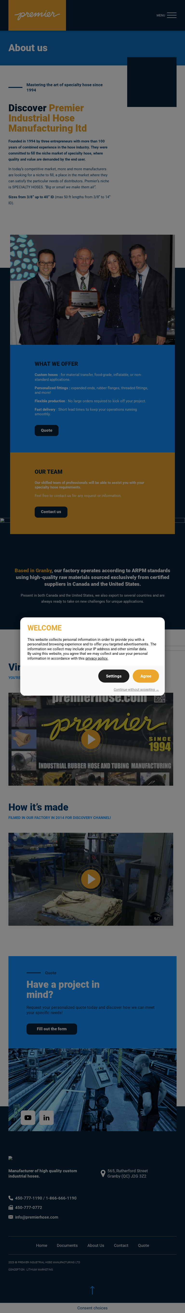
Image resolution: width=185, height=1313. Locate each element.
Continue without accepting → (136, 690)
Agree (145, 676)
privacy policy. (97, 658)
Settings (114, 676)
